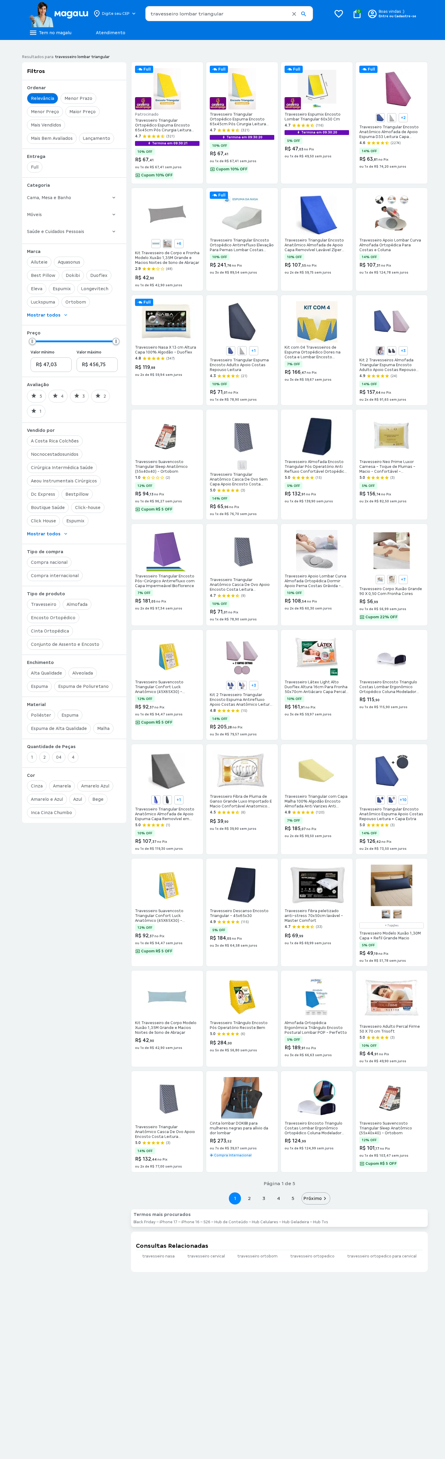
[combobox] (229, 13)
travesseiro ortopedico (312, 1256)
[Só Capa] (397, 914)
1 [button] (235, 1198)
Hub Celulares (265, 1222)
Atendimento (110, 32)
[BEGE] (391, 579)
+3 (403, 351)
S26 (206, 1222)
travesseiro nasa (158, 1256)
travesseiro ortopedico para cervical (382, 1256)
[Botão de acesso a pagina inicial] (58, 13)
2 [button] (249, 1198)
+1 (253, 351)
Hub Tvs (320, 1222)
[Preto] (391, 350)
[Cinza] (391, 117)
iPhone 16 (190, 1222)
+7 (403, 579)
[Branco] (167, 243)
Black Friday (145, 1222)
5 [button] (293, 1198)
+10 (403, 800)
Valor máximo (89, 352)
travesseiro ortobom (257, 1256)
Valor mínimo (42, 352)
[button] (294, 14)
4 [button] (278, 1198)
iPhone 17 (168, 1222)
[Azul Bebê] (155, 243)
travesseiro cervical (206, 1256)
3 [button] (263, 1198)
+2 (403, 118)
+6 (178, 244)
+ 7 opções (391, 925)
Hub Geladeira (295, 1222)
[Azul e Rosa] (242, 685)
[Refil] (386, 914)
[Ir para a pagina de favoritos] (339, 13)
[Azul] (380, 117)
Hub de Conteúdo (231, 1222)
